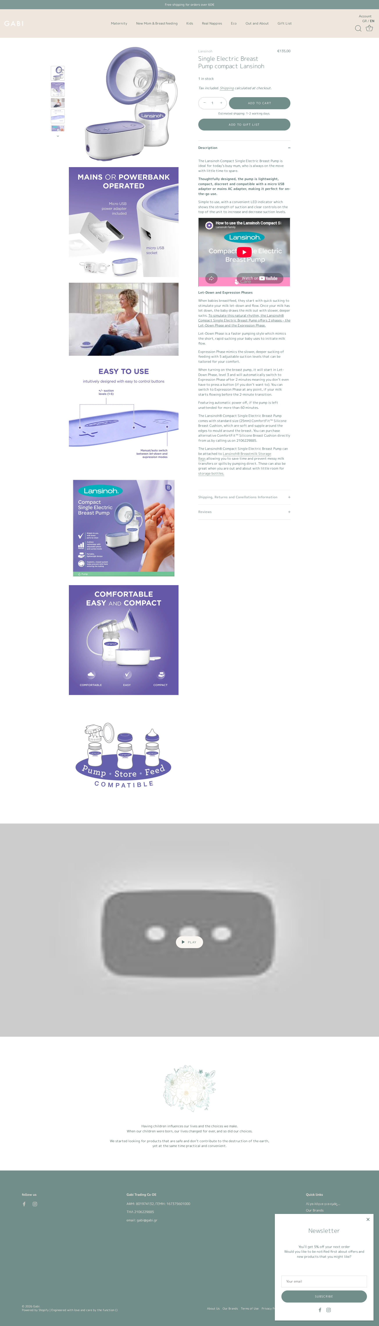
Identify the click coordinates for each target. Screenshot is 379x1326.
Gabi (36, 1306)
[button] (244, 124)
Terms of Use (250, 1308)
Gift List (285, 23)
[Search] (358, 28)
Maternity (119, 23)
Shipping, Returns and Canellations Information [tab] (237, 497)
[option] (58, 74)
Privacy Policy (271, 1308)
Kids (189, 23)
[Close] (368, 1219)
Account (365, 16)
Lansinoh (205, 51)
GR (364, 21)
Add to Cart (260, 103)
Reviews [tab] (205, 511)
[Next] (58, 136)
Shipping (227, 88)
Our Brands (315, 1210)
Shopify (44, 1310)
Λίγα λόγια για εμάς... (323, 1203)
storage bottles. (211, 473)
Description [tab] (207, 147)
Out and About (257, 23)
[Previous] (58, 59)
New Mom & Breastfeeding (157, 23)
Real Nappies (212, 23)
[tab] (244, 322)
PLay (191, 942)
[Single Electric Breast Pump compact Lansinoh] (58, 73)
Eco (234, 23)
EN (372, 21)
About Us (213, 1308)
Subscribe (324, 1296)
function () (110, 1310)
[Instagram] (328, 1309)
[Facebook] (320, 1309)
